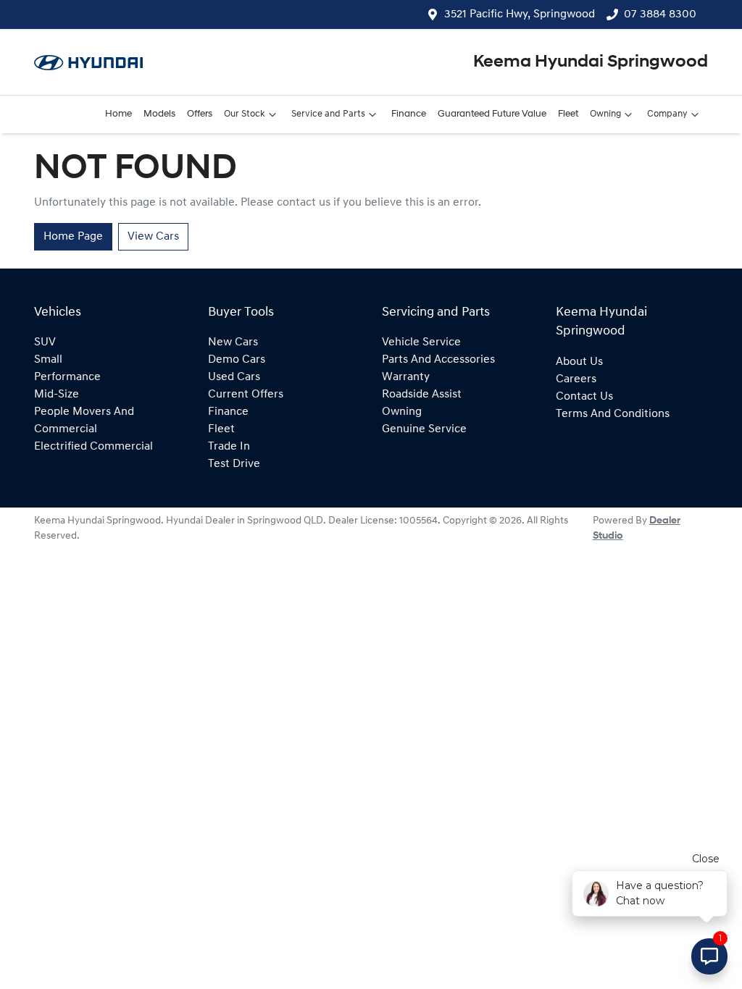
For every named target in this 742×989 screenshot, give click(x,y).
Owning (605, 114)
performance (67, 377)
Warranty (406, 377)
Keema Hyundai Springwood (590, 62)
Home (118, 114)
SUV (45, 342)
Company (667, 114)
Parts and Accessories (438, 360)
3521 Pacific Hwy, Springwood (519, 14)
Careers (576, 379)
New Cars (233, 342)
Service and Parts (328, 114)
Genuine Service (424, 429)
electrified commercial (93, 447)
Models (159, 114)
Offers (199, 114)
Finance (408, 114)
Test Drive (234, 464)
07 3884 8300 (660, 14)
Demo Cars (236, 360)
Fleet (568, 114)
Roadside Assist (422, 394)
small (48, 360)
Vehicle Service (421, 342)
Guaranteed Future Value (492, 114)
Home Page (73, 237)
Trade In (229, 447)
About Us (579, 362)
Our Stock (244, 114)
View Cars (153, 237)
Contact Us (584, 397)
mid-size (56, 394)
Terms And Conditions (613, 414)
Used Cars (234, 377)
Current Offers (245, 394)
